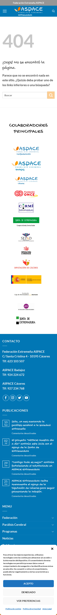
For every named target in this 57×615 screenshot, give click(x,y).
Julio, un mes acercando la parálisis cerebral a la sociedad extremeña (31, 425)
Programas (9, 531)
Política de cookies (13, 609)
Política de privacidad (32, 609)
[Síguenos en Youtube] (26, 398)
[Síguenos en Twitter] (19, 398)
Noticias (7, 538)
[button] (52, 548)
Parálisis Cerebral (14, 524)
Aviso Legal (47, 609)
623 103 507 (15, 361)
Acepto (28, 583)
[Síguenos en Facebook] (6, 398)
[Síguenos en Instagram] (13, 398)
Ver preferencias (28, 600)
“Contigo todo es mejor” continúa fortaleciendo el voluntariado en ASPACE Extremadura (33, 466)
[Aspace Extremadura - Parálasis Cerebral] (28, 11)
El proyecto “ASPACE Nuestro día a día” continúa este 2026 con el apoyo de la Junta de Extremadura (33, 445)
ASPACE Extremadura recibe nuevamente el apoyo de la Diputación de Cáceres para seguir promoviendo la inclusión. (33, 486)
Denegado (29, 592)
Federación (9, 517)
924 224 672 (15, 374)
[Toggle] (53, 517)
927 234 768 (15, 388)
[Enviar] (51, 95)
